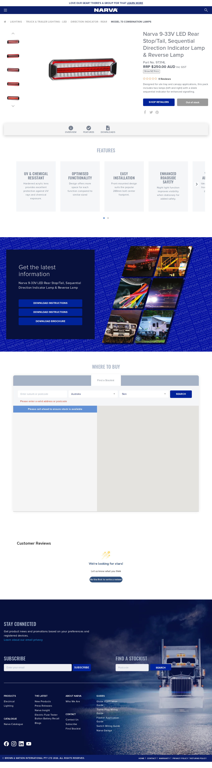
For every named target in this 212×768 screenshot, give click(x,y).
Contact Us (72, 719)
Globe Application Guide (107, 703)
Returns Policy (198, 758)
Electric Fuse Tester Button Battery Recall (47, 717)
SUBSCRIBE (81, 667)
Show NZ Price (151, 71)
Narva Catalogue (13, 724)
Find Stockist (73, 728)
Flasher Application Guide (108, 720)
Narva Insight (42, 710)
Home (141, 758)
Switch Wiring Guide (108, 726)
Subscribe (71, 724)
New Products (43, 701)
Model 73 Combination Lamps (131, 22)
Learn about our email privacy (23, 640)
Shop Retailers (159, 102)
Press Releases (43, 706)
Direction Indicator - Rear (89, 22)
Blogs (38, 723)
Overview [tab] (71, 132)
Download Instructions (50, 303)
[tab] (106, 380)
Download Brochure (50, 321)
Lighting (16, 22)
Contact (151, 758)
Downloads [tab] (108, 132)
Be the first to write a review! (106, 579)
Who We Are (73, 701)
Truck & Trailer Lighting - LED (46, 22)
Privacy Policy (180, 758)
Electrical (9, 701)
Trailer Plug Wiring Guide (107, 711)
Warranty (164, 758)
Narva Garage (104, 730)
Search (161, 668)
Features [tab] (88, 132)
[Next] (196, 184)
